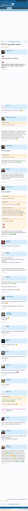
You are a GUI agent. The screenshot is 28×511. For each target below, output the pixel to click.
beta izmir (8, 391)
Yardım (26, 507)
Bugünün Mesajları (4, 10)
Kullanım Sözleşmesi (24, 509)
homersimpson (9, 296)
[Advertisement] (14, 26)
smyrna (7, 445)
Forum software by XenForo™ (5, 509)
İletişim (23, 507)
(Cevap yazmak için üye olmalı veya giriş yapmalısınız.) (17, 499)
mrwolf (7, 105)
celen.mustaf (9, 50)
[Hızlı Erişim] (26, 41)
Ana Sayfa (4, 8)
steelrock (8, 339)
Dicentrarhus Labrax (10, 117)
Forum (9, 8)
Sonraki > (6, 47)
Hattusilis (8, 169)
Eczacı (7, 365)
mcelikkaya (8, 313)
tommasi (8, 241)
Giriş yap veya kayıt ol (22, 1)
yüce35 (7, 417)
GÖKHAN (8, 379)
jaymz (7, 351)
